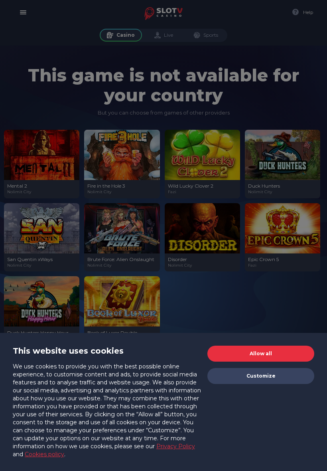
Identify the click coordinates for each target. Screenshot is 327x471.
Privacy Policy (175, 446)
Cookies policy (44, 454)
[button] (260, 354)
